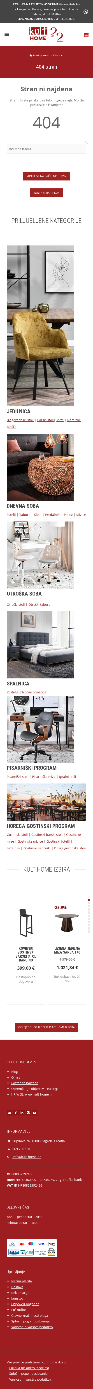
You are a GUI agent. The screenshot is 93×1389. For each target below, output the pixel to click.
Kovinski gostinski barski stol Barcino (26, 954)
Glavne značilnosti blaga (29, 1315)
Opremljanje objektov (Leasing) (34, 1088)
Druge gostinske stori (70, 848)
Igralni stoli (67, 776)
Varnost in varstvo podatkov (32, 1327)
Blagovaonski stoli (20, 420)
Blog (14, 1071)
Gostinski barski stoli (47, 834)
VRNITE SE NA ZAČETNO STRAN (46, 176)
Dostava (17, 1287)
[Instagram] (28, 1112)
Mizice (81, 514)
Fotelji (11, 514)
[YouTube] (34, 1112)
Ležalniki (13, 848)
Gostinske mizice (30, 841)
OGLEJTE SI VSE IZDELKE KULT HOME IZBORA (46, 1027)
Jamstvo (17, 1298)
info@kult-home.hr (26, 1157)
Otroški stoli (16, 604)
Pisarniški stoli (17, 776)
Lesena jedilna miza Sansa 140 (67, 950)
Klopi (38, 514)
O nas (15, 1077)
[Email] (9, 1112)
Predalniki (52, 514)
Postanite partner (24, 1083)
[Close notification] (85, 11)
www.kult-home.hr (39, 1094)
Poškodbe (18, 1309)
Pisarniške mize (44, 776)
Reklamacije (20, 1292)
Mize (60, 420)
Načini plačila (21, 1281)
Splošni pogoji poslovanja (30, 1321)
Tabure (24, 514)
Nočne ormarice (34, 692)
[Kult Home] (46, 34)
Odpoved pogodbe (25, 1304)
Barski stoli (45, 420)
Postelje (13, 692)
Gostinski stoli (17, 834)
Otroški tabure (39, 604)
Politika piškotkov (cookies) (29, 1368)
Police (68, 514)
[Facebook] (16, 1112)
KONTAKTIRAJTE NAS (46, 193)
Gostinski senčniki (37, 848)
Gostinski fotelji (58, 841)
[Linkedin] (22, 1112)
